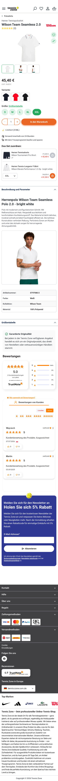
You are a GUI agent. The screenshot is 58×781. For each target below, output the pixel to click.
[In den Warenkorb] (52, 175)
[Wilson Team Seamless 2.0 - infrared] (15, 97)
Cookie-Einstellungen (4, 646)
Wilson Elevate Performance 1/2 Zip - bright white (31, 169)
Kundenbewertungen (15, 376)
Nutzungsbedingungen (12, 558)
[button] (8, 398)
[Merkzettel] (41, 8)
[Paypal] (26, 622)
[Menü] (4, 8)
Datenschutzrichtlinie (11, 560)
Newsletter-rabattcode (29, 558)
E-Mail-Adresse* (12, 534)
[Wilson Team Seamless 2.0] (6, 97)
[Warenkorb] (54, 8)
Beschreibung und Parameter (16, 189)
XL (27, 112)
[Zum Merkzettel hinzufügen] (53, 35)
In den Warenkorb (39, 122)
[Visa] (6, 622)
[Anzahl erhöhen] (17, 122)
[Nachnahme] (36, 622)
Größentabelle (9, 322)
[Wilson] (51, 25)
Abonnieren (30, 548)
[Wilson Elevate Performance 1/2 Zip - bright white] (6, 167)
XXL (37, 112)
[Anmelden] (48, 8)
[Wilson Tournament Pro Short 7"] (6, 155)
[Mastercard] (16, 622)
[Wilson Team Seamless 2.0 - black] (25, 97)
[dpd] (6, 637)
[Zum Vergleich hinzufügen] (53, 41)
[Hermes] (26, 637)
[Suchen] (35, 8)
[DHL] (16, 637)
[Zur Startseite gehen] (13, 9)
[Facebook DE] (4, 658)
